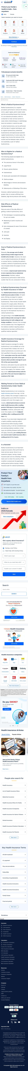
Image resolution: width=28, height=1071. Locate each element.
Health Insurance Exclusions (11, 889)
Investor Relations (5, 999)
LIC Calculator (4, 953)
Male (5, 14)
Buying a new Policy (11, 548)
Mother (22, 33)
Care (23, 662)
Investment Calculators (8, 942)
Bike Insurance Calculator (7, 963)
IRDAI (2, 1028)
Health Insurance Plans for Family (12, 803)
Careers (3, 989)
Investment (6, 931)
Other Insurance (7, 935)
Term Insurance (7, 929)
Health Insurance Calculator (8, 957)
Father (14, 33)
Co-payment (6, 860)
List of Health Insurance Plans (11, 791)
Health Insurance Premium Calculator (13, 826)
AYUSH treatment (8, 854)
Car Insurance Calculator (7, 961)
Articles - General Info (16, 96)
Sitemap (3, 987)
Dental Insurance (7, 820)
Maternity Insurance (8, 797)
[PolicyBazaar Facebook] (8, 1022)
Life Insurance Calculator (7, 955)
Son (23, 25)
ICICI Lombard (23, 680)
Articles (3, 970)
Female (12, 14)
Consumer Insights (5, 978)
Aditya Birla (5, 662)
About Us (3, 985)
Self (5, 25)
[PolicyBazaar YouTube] (19, 1022)
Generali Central (5, 681)
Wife (14, 25)
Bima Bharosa (7, 1028)
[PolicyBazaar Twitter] (11, 1022)
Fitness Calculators (7, 944)
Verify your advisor (5, 997)
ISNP (2, 993)
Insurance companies (6, 974)
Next (14, 574)
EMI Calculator (4, 951)
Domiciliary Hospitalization (10, 878)
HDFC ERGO (14, 680)
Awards (3, 976)
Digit (14, 671)
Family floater (6, 895)
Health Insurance (7, 96)
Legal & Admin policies (6, 991)
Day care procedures (8, 866)
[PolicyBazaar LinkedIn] (15, 1022)
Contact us (3, 995)
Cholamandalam (5, 671)
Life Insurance (6, 927)
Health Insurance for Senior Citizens (13, 814)
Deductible (6, 872)
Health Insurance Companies (11, 808)
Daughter (5, 33)
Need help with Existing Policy (14, 551)
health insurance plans (7, 393)
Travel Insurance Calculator (7, 959)
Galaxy (22, 671)
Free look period (7, 901)
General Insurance (7, 925)
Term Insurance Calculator (7, 948)
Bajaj (14, 662)
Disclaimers (4, 915)
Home (2, 96)
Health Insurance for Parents (11, 832)
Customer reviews (5, 972)
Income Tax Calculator (6, 946)
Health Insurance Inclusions (11, 884)
